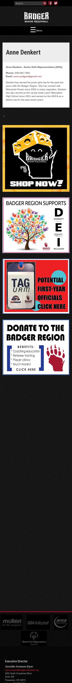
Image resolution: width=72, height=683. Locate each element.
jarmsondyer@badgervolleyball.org (21, 670)
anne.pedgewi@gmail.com (28, 76)
